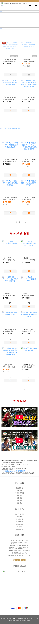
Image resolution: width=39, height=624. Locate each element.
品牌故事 (19, 490)
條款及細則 (19, 524)
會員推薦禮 (19, 522)
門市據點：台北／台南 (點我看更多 (14, 471)
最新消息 (19, 495)
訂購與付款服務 (19, 514)
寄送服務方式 (19, 517)
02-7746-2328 (23, 540)
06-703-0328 (23, 543)
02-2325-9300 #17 (23, 545)
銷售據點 (19, 498)
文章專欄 (19, 500)
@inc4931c (23, 553)
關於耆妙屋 (19, 488)
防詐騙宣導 (19, 529)
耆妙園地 (19, 503)
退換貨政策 (19, 519)
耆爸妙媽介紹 (19, 493)
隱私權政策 (19, 527)
